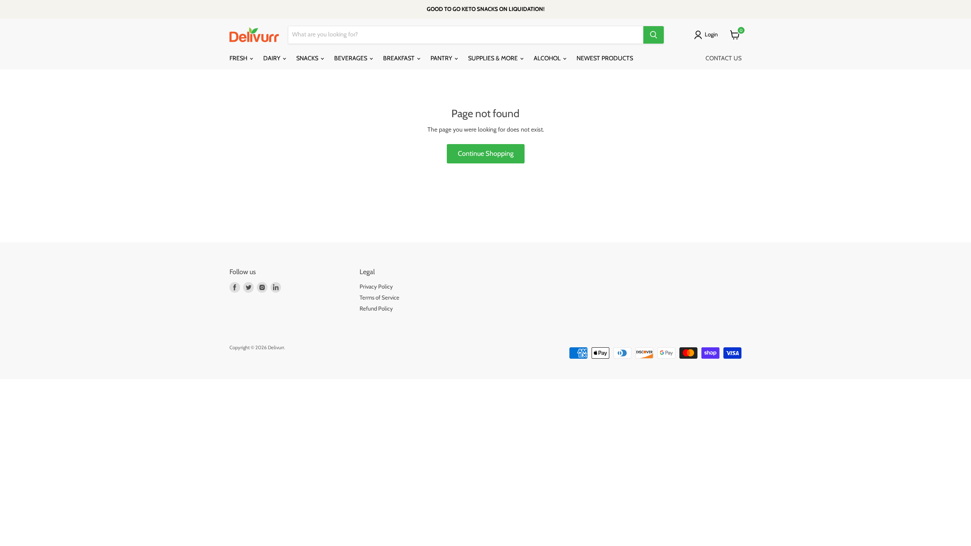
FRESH (239, 58)
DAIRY (272, 58)
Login (711, 34)
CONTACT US (723, 58)
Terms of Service (379, 297)
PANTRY (442, 58)
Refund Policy (376, 308)
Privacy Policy (376, 286)
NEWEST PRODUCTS (605, 58)
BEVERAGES (351, 58)
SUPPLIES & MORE (493, 58)
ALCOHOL (548, 58)
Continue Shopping (486, 153)
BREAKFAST (399, 58)
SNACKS (308, 58)
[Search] (653, 35)
